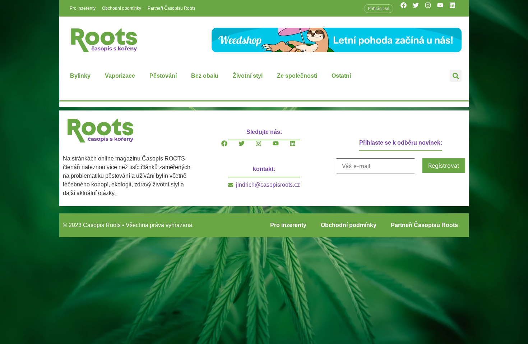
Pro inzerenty (83, 8)
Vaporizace (120, 76)
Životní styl (248, 76)
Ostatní (341, 76)
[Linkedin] (455, 8)
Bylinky (80, 76)
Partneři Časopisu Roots (171, 8)
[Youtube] (443, 8)
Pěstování (163, 76)
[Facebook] (406, 8)
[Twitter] (419, 8)
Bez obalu (204, 76)
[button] (456, 76)
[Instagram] (431, 8)
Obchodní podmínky (121, 8)
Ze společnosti (297, 76)
